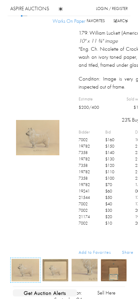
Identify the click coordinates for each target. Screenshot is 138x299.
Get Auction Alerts (45, 292)
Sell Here (106, 292)
